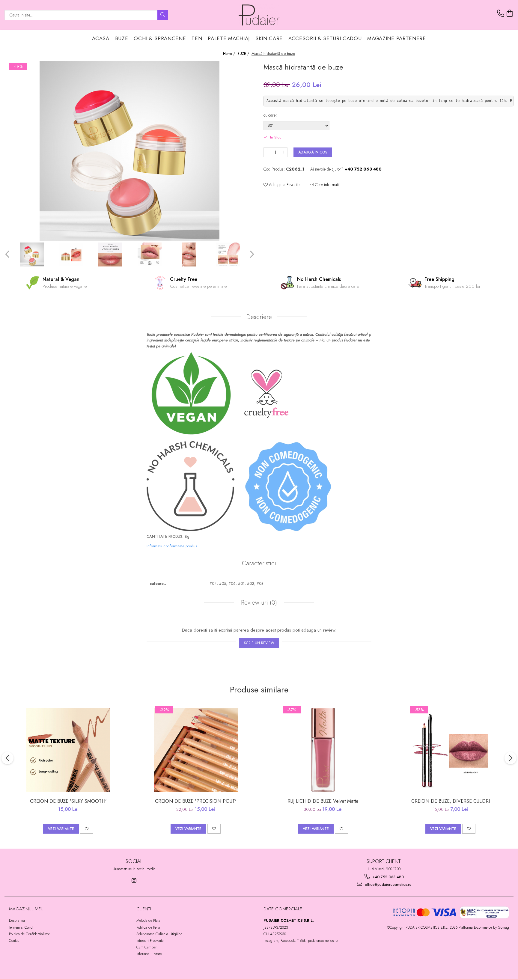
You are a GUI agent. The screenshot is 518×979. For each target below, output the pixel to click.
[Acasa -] (259, 14)
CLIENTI (143, 909)
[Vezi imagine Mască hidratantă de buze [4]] (188, 254)
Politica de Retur (148, 927)
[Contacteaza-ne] (500, 13)
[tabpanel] (129, 151)
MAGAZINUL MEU (26, 909)
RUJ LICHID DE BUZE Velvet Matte (323, 801)
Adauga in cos (312, 152)
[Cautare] (162, 15)
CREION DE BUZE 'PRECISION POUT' (196, 801)
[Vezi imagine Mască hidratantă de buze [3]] (149, 254)
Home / (229, 53)
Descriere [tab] (259, 316)
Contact (14, 940)
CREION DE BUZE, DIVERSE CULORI (450, 801)
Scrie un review (259, 643)
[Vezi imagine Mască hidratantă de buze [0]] (31, 254)
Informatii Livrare (149, 954)
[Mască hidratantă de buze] (129, 151)
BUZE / (243, 53)
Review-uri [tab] (258, 602)
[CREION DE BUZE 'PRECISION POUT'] (196, 750)
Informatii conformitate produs (172, 546)
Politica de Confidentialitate (29, 934)
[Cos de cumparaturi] (510, 13)
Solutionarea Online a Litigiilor (159, 934)
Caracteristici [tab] (259, 563)
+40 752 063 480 (387, 877)
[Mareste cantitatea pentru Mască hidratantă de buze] (284, 152)
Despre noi (17, 920)
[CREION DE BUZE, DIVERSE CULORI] (451, 750)
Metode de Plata (148, 920)
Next (251, 254)
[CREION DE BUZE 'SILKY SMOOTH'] (68, 750)
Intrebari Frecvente (149, 940)
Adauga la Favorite (283, 185)
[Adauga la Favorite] (86, 829)
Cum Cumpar (146, 947)
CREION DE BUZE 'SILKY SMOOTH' (68, 801)
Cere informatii (327, 185)
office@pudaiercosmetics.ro (387, 884)
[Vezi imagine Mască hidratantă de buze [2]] (110, 254)
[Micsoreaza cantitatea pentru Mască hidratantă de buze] (266, 152)
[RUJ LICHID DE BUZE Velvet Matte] (323, 750)
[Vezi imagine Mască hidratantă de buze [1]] (71, 254)
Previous (8, 254)
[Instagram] (134, 880)
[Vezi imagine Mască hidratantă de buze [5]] (228, 254)
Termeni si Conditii (22, 927)
